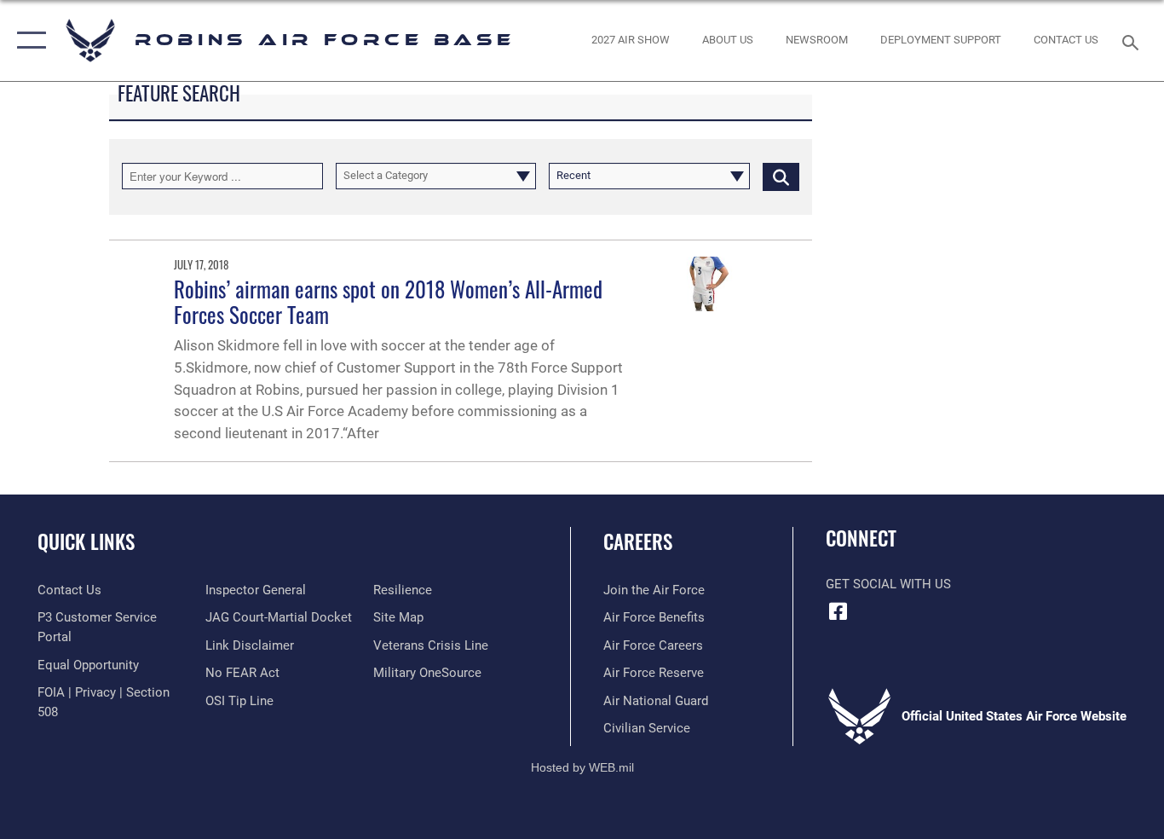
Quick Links (86, 541)
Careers (637, 541)
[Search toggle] (1133, 41)
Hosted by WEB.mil (582, 767)
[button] (27, 40)
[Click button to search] (781, 175)
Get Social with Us (888, 584)
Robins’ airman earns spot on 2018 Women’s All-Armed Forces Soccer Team (388, 301)
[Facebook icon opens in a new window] (838, 611)
